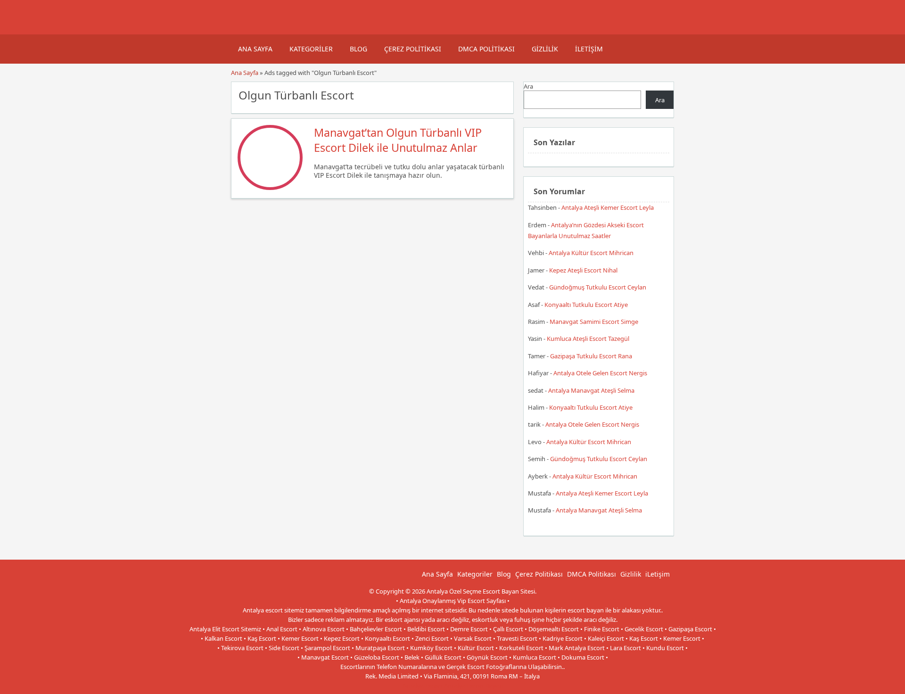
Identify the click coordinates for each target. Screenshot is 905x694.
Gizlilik (545, 48)
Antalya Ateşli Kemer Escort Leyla (607, 207)
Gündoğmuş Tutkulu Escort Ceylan (597, 287)
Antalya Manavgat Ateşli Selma (591, 390)
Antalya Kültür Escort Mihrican (591, 252)
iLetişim (589, 48)
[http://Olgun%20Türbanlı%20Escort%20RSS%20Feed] (502, 94)
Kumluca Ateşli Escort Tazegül (588, 338)
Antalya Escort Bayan (473, 685)
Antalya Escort (423, 685)
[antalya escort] (242, 29)
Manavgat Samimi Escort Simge (594, 321)
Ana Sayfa (255, 48)
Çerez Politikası (412, 48)
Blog (358, 48)
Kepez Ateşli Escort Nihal (583, 270)
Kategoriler (311, 48)
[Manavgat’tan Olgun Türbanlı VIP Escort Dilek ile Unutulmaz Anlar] (270, 187)
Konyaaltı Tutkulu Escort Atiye (586, 304)
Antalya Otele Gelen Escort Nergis (600, 373)
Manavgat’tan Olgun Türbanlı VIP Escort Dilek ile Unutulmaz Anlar (398, 140)
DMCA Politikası (486, 48)
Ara (528, 86)
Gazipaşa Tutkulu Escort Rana (591, 356)
